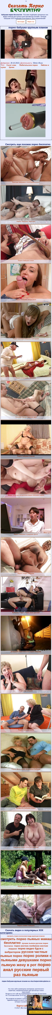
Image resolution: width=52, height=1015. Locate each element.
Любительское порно (28, 65)
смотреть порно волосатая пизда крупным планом (26, 936)
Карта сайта (23, 1006)
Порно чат (30, 21)
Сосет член (11, 65)
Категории (21, 21)
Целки (11, 67)
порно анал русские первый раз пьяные (27, 969)
